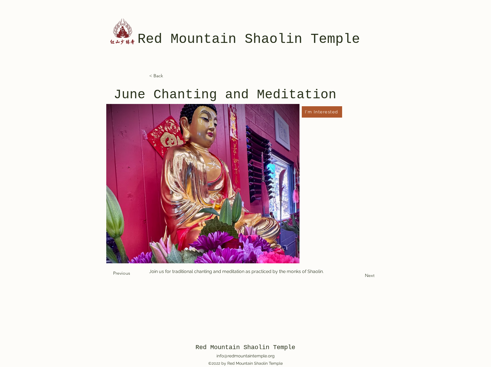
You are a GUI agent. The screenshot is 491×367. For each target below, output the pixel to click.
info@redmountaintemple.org (245, 355)
